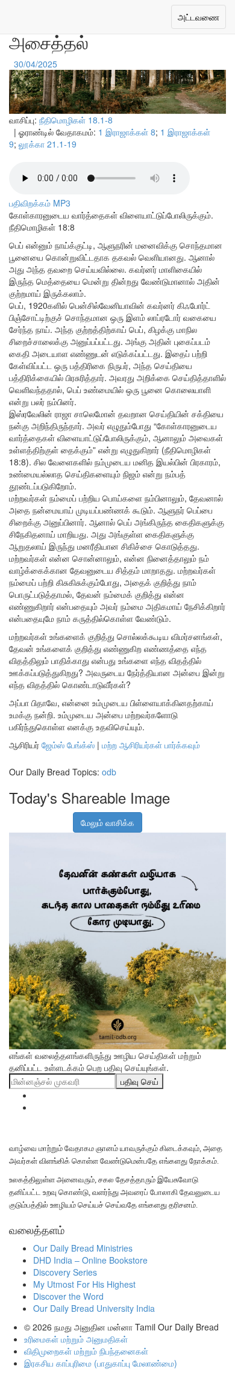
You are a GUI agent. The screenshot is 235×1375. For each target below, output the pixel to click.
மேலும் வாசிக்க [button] (107, 822)
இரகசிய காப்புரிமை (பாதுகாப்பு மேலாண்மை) (100, 1363)
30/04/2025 (35, 64)
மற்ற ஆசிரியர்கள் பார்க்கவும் (151, 745)
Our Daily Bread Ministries (83, 1248)
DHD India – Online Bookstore (90, 1260)
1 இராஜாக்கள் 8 (126, 132)
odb (109, 772)
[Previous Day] (10, 64)
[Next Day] (61, 64)
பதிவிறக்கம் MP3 (39, 203)
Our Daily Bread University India (94, 1308)
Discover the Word (68, 1296)
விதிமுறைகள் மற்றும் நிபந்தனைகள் (86, 1351)
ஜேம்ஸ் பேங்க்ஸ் (68, 745)
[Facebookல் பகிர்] (17, 816)
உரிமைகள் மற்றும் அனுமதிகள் (76, 1339)
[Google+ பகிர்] (32, 816)
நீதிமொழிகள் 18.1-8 (76, 120)
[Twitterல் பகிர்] (47, 816)
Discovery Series (65, 1272)
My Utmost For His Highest (84, 1284)
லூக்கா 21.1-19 (48, 144)
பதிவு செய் (139, 1081)
